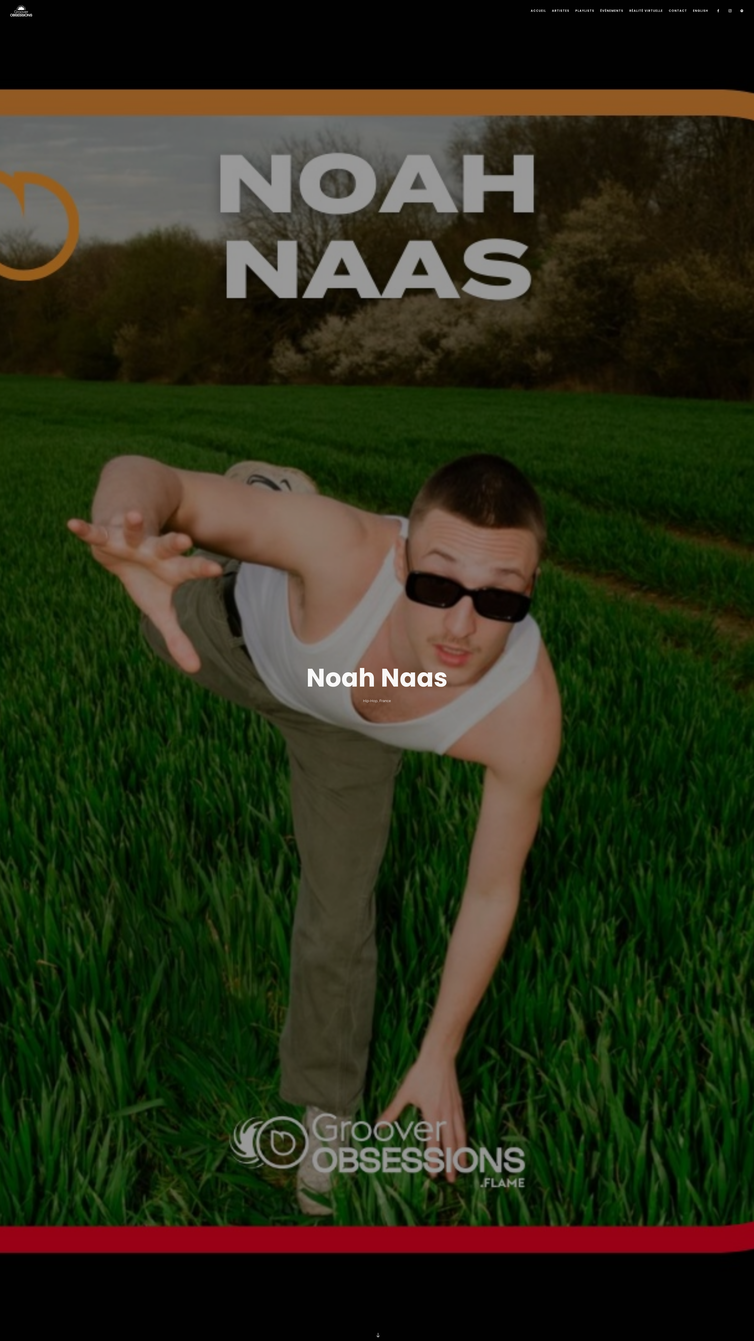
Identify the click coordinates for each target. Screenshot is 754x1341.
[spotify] (742, 11)
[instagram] (730, 11)
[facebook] (718, 11)
